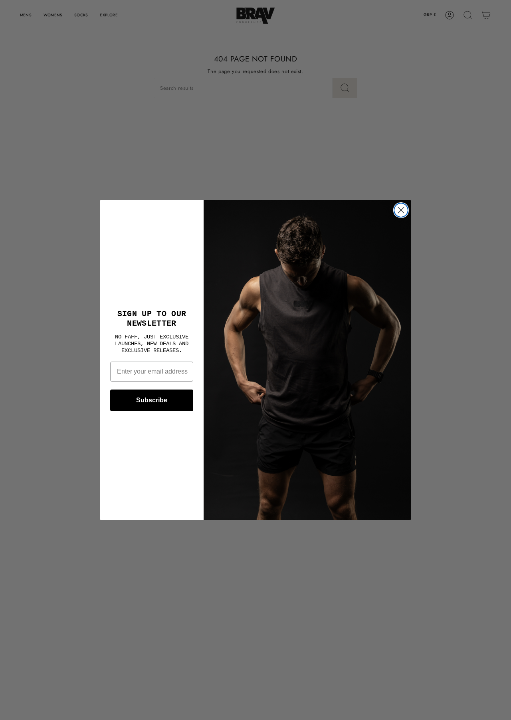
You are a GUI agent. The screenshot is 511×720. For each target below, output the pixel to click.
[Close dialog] (401, 210)
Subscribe (151, 400)
